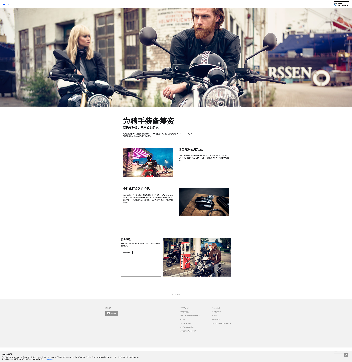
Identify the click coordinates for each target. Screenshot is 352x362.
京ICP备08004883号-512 (220, 323)
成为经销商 (216, 319)
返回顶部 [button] (177, 294)
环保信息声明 (217, 312)
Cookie (216, 308)
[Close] (346, 355)
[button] (4, 4)
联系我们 (215, 316)
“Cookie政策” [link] (49, 359)
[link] (341, 4)
